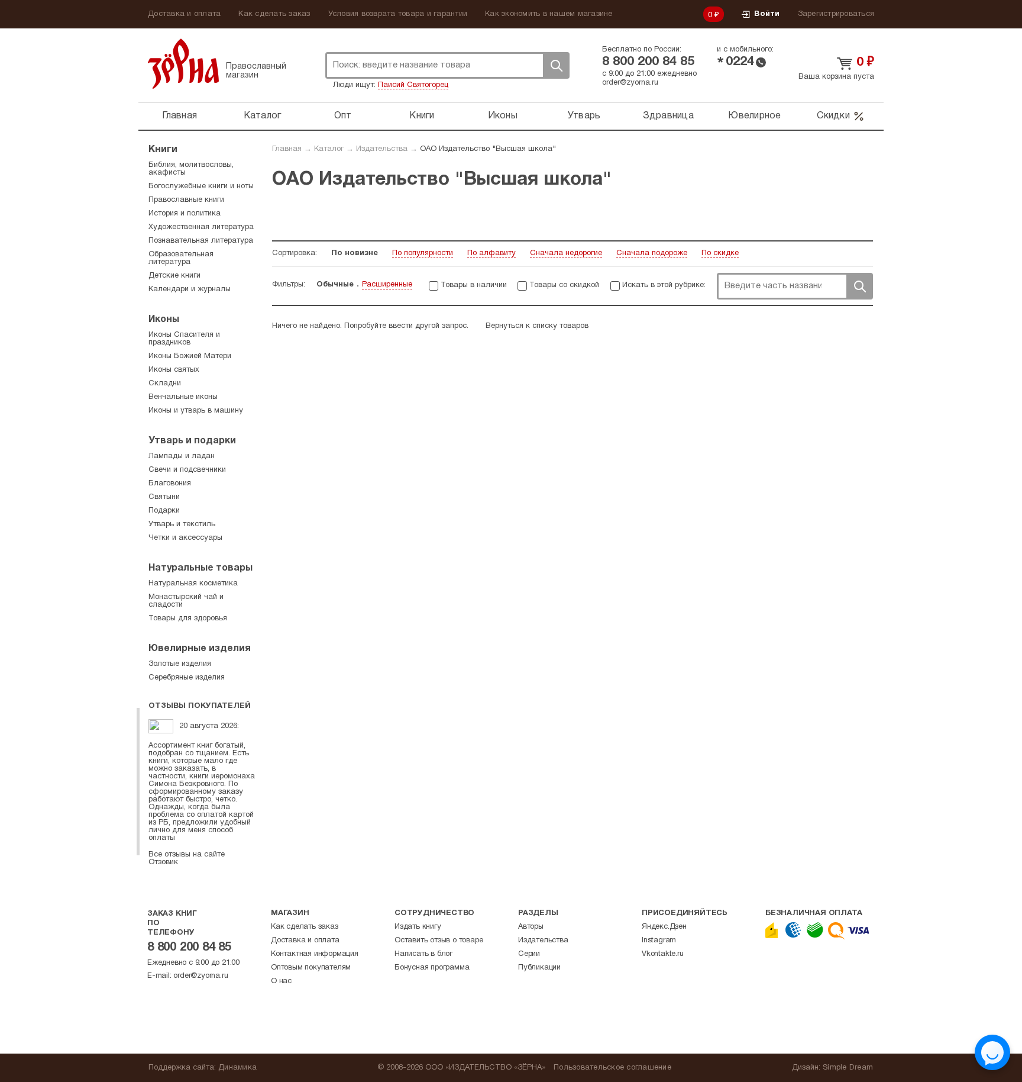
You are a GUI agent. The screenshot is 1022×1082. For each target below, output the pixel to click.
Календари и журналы (189, 289)
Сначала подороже (651, 253)
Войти (767, 14)
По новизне (354, 253)
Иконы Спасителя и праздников (184, 338)
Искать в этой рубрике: (664, 285)
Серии (529, 954)
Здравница (668, 116)
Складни (164, 383)
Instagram (659, 940)
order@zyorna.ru (630, 82)
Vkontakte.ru (663, 954)
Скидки (833, 116)
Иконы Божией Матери (189, 356)
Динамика (237, 1067)
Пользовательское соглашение (612, 1067)
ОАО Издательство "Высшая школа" (488, 149)
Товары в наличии (474, 285)
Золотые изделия (179, 664)
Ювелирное (754, 116)
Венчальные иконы (183, 397)
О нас (281, 981)
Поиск (556, 65)
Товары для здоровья (187, 618)
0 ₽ (714, 15)
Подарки (164, 510)
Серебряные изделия (186, 677)
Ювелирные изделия (199, 649)
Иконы (503, 116)
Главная (179, 116)
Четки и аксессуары (185, 538)
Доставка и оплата (184, 14)
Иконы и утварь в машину (195, 410)
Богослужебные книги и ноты (201, 186)
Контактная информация (314, 954)
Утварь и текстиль (181, 524)
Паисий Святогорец (413, 85)
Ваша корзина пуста (836, 76)
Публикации (539, 967)
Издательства (381, 149)
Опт (343, 116)
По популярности (422, 253)
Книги (421, 116)
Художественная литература (201, 227)
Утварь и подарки (192, 441)
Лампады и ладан (181, 456)
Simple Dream (848, 1067)
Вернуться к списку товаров (537, 326)
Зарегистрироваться (836, 14)
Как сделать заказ (274, 14)
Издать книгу (417, 926)
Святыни (164, 497)
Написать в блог (423, 954)
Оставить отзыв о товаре (438, 940)
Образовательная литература (181, 258)
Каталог (263, 116)
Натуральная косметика (193, 583)
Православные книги (186, 200)
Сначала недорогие (566, 253)
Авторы (531, 926)
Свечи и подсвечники (187, 470)
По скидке (720, 253)
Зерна (183, 63)
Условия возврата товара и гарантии (398, 14)
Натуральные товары (200, 568)
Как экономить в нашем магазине (549, 14)
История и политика (184, 213)
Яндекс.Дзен (664, 926)
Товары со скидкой (564, 285)
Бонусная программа (431, 967)
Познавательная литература (200, 240)
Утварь (584, 116)
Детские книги (174, 275)
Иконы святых (173, 369)
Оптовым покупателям (311, 967)
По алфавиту (491, 253)
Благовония (169, 483)
